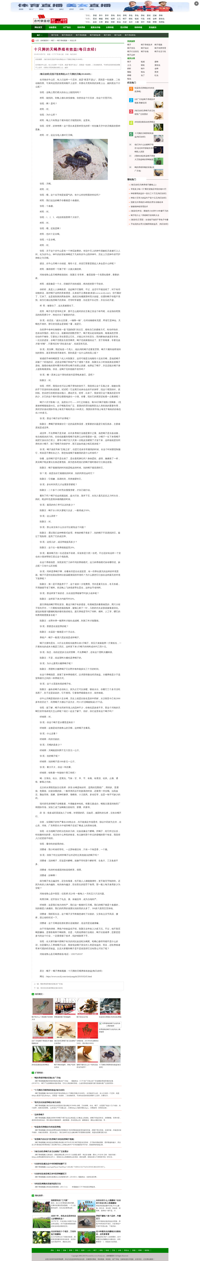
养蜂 (161, 15)
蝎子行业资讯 (133, 52)
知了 (143, 75)
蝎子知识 (145, 48)
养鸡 (119, 15)
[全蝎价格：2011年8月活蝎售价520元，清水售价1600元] (87, 1030)
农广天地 (115, 1259)
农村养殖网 (59, 1259)
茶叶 (143, 22)
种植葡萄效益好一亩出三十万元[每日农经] (148, 193)
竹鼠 (143, 19)
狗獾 (149, 22)
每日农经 (44, 74)
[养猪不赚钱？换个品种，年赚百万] (86, 1222)
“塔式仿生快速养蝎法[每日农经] (47, 1102)
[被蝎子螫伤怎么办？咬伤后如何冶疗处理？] (87, 1054)
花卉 (131, 22)
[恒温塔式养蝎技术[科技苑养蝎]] (110, 1006)
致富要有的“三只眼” (59, 1200)
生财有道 (123, 1259)
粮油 (119, 22)
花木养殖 (124, 27)
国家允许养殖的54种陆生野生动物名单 (147, 202)
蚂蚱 (129, 69)
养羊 (107, 15)
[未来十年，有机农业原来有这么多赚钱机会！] (41, 1222)
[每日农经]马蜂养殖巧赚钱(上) (143, 185)
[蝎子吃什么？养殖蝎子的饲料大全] (42, 1006)
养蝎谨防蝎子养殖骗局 (62, 1017)
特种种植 (138, 27)
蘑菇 (107, 22)
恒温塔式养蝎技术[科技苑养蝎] (110, 1017)
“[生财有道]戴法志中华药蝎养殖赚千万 (50, 1164)
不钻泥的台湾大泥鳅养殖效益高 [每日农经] (149, 224)
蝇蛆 (129, 72)
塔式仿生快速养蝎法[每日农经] (51, 988)
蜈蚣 (131, 19)
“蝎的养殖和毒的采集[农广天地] (47, 1078)
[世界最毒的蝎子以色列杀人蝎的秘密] (110, 1024)
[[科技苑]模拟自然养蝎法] (42, 1054)
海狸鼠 (161, 22)
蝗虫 (143, 72)
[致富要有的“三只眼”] (41, 1206)
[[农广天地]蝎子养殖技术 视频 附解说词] (42, 1030)
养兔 (137, 15)
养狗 (113, 15)
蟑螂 (155, 22)
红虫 (156, 75)
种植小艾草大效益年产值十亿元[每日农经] (148, 198)
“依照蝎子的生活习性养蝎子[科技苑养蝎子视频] (54, 1139)
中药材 (95, 698)
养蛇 (107, 19)
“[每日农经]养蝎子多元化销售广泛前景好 (51, 1151)
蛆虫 (129, 79)
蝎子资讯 (131, 48)
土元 (119, 19)
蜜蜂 (156, 62)
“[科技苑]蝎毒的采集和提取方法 (47, 1184)
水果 (101, 22)
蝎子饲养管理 (160, 48)
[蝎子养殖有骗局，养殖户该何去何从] (65, 1054)
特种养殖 (81, 27)
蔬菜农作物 (95, 27)
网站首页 (38, 27)
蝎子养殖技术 (67, 35)
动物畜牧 (52, 27)
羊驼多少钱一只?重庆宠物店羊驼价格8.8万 (148, 189)
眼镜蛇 (51, 611)
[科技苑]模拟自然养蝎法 (40, 1065)
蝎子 (125, 19)
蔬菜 (94, 22)
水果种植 (110, 27)
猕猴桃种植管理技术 (139, 207)
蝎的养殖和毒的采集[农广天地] (51, 984)
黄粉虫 (161, 19)
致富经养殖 (92, 1259)
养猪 (94, 15)
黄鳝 (149, 15)
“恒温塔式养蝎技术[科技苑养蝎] (47, 1127)
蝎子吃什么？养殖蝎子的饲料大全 (145, 215)
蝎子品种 (117, 35)
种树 (113, 22)
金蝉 (155, 19)
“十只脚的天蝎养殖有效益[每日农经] (49, 1090)
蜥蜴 (101, 19)
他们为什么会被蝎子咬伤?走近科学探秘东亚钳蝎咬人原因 (144, 148)
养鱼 (131, 15)
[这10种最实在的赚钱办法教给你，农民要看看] (86, 1237)
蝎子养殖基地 (130, 35)
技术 (68, 936)
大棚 (137, 22)
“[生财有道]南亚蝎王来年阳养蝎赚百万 (50, 1174)
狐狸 (113, 19)
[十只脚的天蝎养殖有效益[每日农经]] (110, 1054)
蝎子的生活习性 (82, 1017)
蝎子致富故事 (95, 35)
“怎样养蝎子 (39, 1115)
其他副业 (152, 27)
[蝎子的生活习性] (87, 1006)
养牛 (101, 15)
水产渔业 (67, 27)
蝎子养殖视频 (81, 35)
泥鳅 (155, 15)
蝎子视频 (158, 45)
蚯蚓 (137, 19)
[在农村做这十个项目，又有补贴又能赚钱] (41, 1237)
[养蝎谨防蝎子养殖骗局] (65, 1006)
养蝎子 (51, 424)
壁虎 (94, 19)
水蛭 (149, 19)
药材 (125, 22)
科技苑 (108, 1259)
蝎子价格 (55, 35)
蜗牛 (143, 69)
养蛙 (143, 15)
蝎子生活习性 (160, 52)
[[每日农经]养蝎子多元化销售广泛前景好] (65, 1030)
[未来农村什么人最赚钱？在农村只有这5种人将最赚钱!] (86, 1206)
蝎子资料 (107, 35)
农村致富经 (44, 40)
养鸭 (125, 15)
